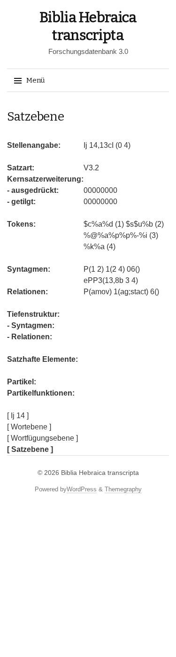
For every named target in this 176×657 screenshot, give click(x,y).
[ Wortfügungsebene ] (42, 438)
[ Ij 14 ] (18, 416)
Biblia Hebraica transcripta (100, 472)
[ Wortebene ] (29, 427)
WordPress (82, 489)
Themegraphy (123, 489)
